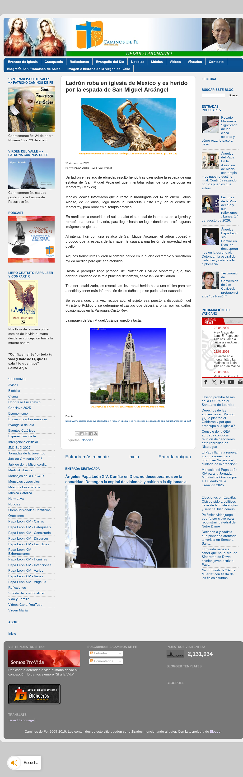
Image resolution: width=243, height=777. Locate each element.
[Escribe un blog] (81, 433)
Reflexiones (79, 62)
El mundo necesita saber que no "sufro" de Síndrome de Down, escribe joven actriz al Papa (219, 556)
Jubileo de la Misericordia (27, 464)
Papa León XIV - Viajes (25, 576)
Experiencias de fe (22, 436)
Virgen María (18, 610)
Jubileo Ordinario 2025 (25, 459)
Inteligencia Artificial (23, 442)
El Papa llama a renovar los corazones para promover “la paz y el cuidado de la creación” (220, 458)
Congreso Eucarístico (24, 402)
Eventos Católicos (21, 430)
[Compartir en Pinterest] (95, 433)
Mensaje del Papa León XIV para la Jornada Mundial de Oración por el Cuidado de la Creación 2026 (219, 477)
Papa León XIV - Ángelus (27, 582)
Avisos (13, 385)
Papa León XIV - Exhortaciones (20, 551)
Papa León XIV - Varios (25, 570)
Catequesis (54, 62)
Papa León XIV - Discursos (28, 538)
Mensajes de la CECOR (26, 476)
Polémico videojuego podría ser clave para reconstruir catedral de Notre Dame (219, 520)
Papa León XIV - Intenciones (29, 565)
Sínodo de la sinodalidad (26, 593)
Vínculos (195, 62)
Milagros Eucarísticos (24, 487)
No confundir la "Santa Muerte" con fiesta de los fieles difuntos (218, 574)
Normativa (16, 498)
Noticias (137, 62)
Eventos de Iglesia (23, 62)
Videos (175, 62)
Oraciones (16, 516)
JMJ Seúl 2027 (19, 447)
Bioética (14, 391)
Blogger (215, 731)
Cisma (13, 396)
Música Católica (20, 493)
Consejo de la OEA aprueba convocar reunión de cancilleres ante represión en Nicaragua (218, 439)
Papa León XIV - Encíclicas (28, 544)
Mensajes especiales (24, 481)
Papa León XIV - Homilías (27, 559)
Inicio (133, 456)
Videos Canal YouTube (25, 604)
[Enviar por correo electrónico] (77, 433)
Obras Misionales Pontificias (29, 510)
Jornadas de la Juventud (26, 453)
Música (157, 62)
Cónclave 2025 (19, 408)
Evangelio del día (21, 425)
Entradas (100, 653)
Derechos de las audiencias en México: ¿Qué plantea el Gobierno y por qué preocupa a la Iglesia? (218, 418)
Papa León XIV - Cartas (26, 521)
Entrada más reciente (87, 456)
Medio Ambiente (20, 470)
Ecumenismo (18, 413)
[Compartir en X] (86, 433)
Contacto (216, 62)
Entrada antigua (175, 456)
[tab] (212, 321)
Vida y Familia (18, 599)
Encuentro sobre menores (27, 419)
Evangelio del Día (110, 62)
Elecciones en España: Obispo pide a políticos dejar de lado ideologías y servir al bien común (220, 503)
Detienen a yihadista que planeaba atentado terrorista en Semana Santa (219, 537)
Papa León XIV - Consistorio (29, 533)
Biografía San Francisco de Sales (34, 69)
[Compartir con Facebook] (91, 433)
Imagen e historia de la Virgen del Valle (98, 69)
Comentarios (103, 661)
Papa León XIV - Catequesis (29, 527)
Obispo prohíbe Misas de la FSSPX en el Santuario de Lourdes (218, 401)
